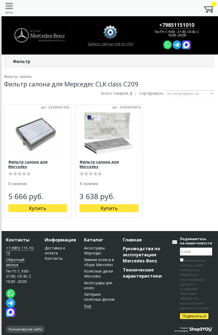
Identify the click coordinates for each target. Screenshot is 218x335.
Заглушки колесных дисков (99, 297)
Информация (60, 240)
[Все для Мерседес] (39, 35)
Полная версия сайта (25, 329)
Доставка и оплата (55, 250)
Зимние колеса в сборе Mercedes (99, 262)
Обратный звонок (15, 262)
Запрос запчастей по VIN (110, 43)
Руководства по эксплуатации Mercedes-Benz (141, 254)
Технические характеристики (142, 273)
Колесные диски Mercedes (98, 274)
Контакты (18, 240)
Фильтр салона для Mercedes (28, 164)
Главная (132, 240)
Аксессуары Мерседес (94, 250)
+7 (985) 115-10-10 (20, 250)
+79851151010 (176, 25)
